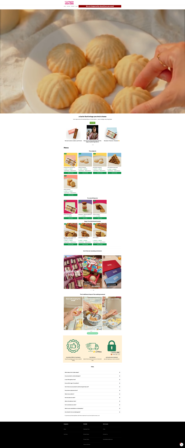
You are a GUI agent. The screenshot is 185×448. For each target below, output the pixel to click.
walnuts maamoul (82, 167)
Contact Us (105, 434)
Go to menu (92, 122)
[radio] (67, 170)
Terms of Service (86, 444)
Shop (65, 429)
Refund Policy (86, 434)
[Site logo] (69, 2)
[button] (70, 218)
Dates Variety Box (67, 214)
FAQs (104, 429)
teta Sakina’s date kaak (113, 167)
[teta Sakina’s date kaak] (114, 159)
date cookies (95, 237)
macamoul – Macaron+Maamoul (85, 214)
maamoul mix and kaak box (69, 167)
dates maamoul (67, 189)
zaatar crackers (96, 214)
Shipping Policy (86, 429)
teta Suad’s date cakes (83, 237)
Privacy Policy (86, 439)
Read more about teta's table (92, 333)
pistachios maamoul (97, 167)
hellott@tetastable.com (94, 415)
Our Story (66, 434)
